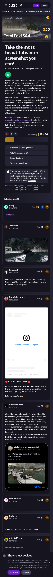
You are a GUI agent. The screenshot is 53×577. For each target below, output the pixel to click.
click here (32, 180)
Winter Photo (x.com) (14, 547)
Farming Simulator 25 (17, 11)
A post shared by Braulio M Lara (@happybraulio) (26, 375)
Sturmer (17, 68)
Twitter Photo (11, 215)
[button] (26, 147)
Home (4, 11)
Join (36, 5)
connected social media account (18, 120)
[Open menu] (6, 5)
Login (45, 5)
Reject (26, 572)
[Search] (21, 5)
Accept (12, 572)
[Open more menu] (29, 5)
